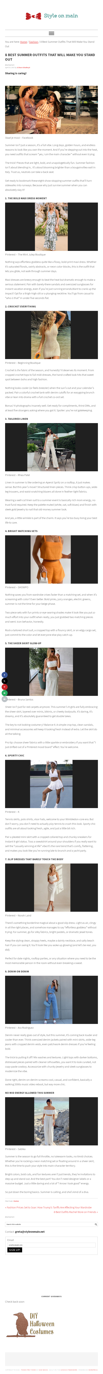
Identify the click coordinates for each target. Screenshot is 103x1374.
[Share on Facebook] (5, 675)
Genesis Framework (69, 1370)
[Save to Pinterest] (5, 687)
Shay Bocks (43, 1370)
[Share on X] (5, 681)
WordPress (93, 1370)
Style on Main (51, 14)
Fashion (16, 1201)
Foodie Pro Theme (28, 1370)
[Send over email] (5, 693)
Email (10, 1240)
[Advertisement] (25, 1274)
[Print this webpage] (5, 699)
